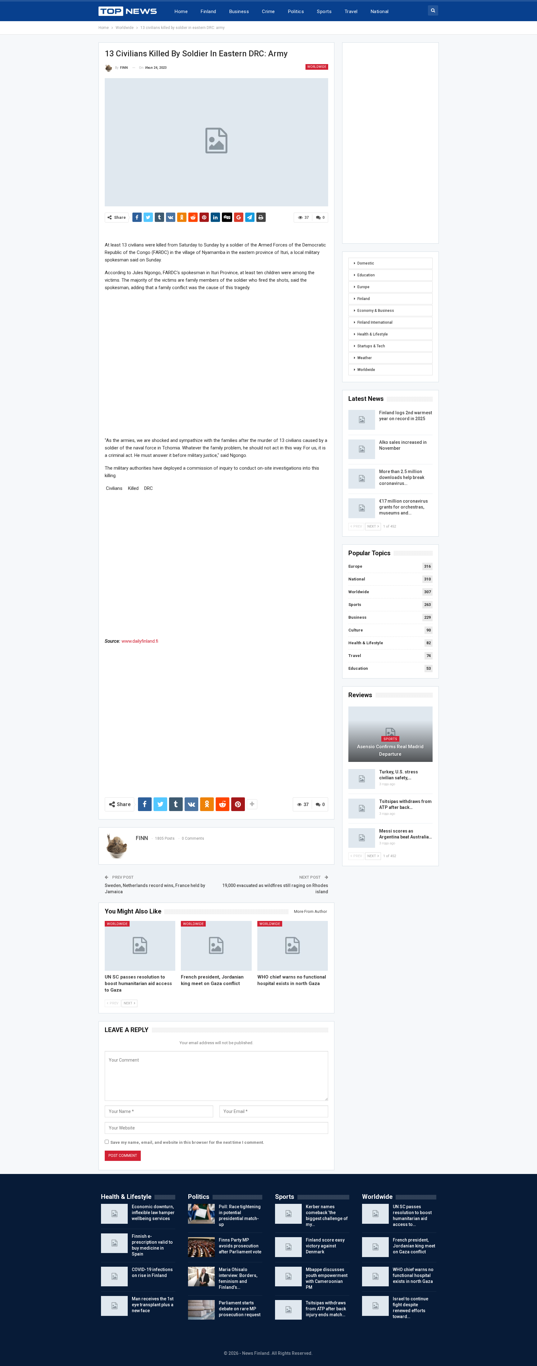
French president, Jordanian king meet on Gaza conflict (414, 1245)
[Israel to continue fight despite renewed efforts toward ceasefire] (375, 1306)
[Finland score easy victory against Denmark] (288, 1247)
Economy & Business (375, 310)
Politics (296, 11)
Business (239, 11)
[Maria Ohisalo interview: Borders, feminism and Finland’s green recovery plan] (201, 1277)
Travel (351, 11)
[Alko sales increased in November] (361, 449)
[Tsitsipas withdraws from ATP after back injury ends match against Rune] (361, 809)
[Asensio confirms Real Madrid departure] (390, 734)
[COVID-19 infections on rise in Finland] (114, 1277)
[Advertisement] (216, 364)
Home (181, 11)
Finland (208, 11)
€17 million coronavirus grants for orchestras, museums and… (403, 507)
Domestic (365, 263)
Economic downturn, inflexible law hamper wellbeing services (153, 1212)
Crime (268, 11)
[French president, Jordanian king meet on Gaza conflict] (216, 945)
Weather (364, 358)
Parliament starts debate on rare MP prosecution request (239, 1308)
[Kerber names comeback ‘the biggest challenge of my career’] (288, 1214)
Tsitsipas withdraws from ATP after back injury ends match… (326, 1308)
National (380, 11)
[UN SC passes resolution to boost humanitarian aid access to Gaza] (140, 945)
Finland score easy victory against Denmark (325, 1245)
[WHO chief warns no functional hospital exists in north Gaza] (292, 945)
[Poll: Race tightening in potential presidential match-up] (201, 1214)
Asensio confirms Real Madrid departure (390, 750)
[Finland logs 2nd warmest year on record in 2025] (361, 420)
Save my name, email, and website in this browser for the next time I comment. (187, 1142)
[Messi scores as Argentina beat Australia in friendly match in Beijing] (361, 838)
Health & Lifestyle (372, 334)
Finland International (374, 322)
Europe (363, 287)
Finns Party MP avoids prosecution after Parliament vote (240, 1245)
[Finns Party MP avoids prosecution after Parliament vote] (201, 1247)
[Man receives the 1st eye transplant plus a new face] (114, 1306)
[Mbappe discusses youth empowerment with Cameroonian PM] (288, 1277)
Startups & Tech (371, 346)
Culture (355, 630)
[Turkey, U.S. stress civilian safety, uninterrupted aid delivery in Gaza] (361, 779)
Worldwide (316, 66)
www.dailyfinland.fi (140, 641)
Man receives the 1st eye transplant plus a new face (152, 1304)
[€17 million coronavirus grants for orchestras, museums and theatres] (361, 508)
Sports (324, 11)
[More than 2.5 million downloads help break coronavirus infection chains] (361, 479)
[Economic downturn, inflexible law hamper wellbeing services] (114, 1214)
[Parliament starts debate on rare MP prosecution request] (201, 1310)
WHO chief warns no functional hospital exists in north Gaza (413, 1275)
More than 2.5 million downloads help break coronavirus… (401, 477)
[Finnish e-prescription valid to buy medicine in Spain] (114, 1243)
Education (366, 275)
